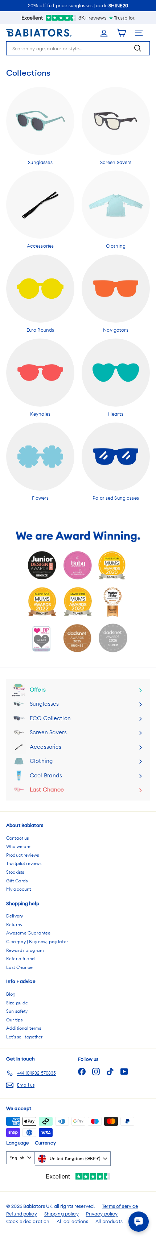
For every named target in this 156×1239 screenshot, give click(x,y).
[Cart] (125, 32)
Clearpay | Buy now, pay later (37, 941)
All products (109, 1221)
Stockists (15, 872)
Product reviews (22, 855)
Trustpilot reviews (23, 863)
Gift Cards (17, 880)
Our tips (14, 1019)
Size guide (17, 1002)
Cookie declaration (27, 1221)
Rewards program (25, 950)
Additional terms (23, 1028)
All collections (72, 1221)
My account (18, 889)
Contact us (17, 838)
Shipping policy (61, 1214)
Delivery (14, 916)
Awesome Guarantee (28, 933)
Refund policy (21, 1214)
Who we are (18, 846)
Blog (11, 994)
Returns (14, 924)
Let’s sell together (24, 1037)
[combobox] (78, 48)
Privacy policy (102, 1214)
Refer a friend (20, 958)
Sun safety (17, 1011)
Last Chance (19, 967)
